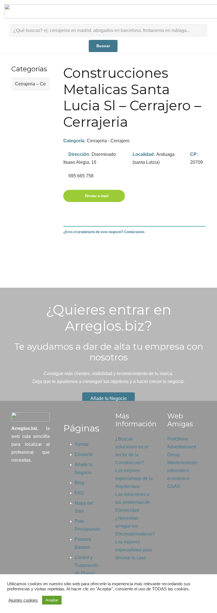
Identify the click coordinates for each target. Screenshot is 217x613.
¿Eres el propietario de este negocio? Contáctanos (104, 232)
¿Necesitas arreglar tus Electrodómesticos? (135, 526)
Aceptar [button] (51, 600)
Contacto (84, 454)
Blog (79, 482)
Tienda (81, 444)
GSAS (173, 486)
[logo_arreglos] (30, 417)
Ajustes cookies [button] (23, 600)
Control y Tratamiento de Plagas (86, 565)
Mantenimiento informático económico (182, 470)
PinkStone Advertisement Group (181, 446)
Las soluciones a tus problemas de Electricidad (132, 502)
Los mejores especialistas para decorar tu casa (133, 549)
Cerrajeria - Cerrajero (108, 140)
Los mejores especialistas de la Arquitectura (134, 478)
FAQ (79, 493)
